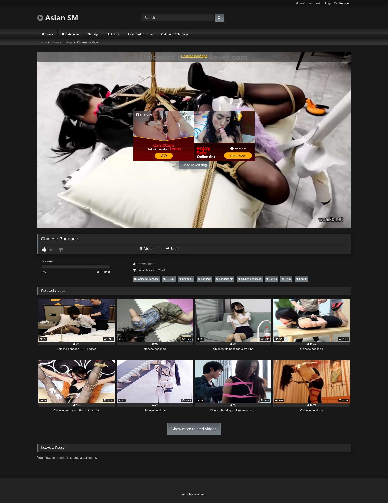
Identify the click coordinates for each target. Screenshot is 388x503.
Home (49, 34)
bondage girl (226, 278)
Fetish (273, 278)
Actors (115, 34)
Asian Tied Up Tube (140, 34)
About (147, 248)
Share (174, 248)
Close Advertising (194, 165)
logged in (62, 457)
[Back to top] (375, 491)
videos (150, 264)
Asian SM (60, 18)
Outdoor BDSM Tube (174, 34)
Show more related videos (194, 429)
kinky (288, 278)
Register (344, 3)
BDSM (170, 278)
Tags (95, 34)
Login (328, 3)
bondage (206, 278)
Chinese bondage (251, 278)
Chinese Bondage (62, 42)
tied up (303, 278)
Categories (72, 34)
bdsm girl (187, 278)
